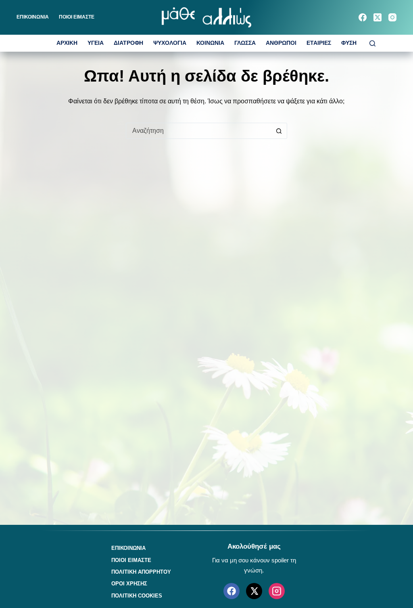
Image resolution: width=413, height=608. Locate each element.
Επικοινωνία (33, 17)
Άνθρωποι (281, 43)
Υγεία (96, 43)
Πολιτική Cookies (136, 596)
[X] (254, 591)
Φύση (349, 43)
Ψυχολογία (169, 43)
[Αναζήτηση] (372, 43)
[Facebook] (363, 17)
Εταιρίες (319, 43)
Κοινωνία (210, 43)
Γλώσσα (245, 43)
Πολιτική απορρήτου (141, 572)
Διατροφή (128, 43)
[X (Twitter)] (377, 17)
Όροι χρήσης (129, 584)
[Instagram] (392, 17)
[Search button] (279, 130)
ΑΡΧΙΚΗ (66, 43)
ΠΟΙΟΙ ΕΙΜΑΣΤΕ (76, 17)
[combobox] (198, 131)
